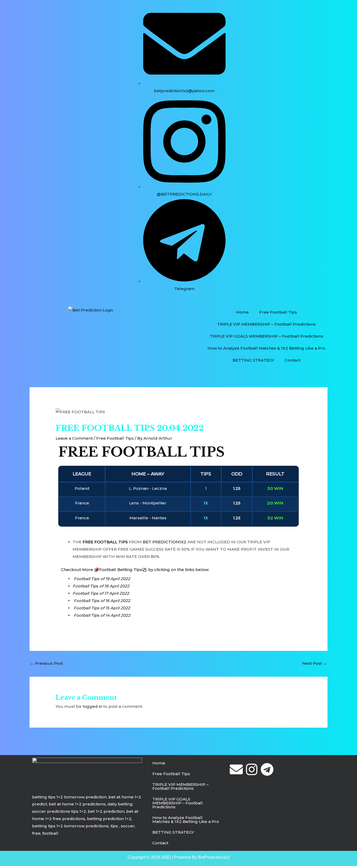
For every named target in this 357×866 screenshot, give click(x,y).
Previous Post (46, 663)
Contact (293, 360)
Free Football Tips (278, 312)
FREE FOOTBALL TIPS (141, 452)
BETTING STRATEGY (253, 360)
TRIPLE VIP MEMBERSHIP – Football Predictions (266, 324)
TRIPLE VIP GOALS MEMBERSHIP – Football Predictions (266, 336)
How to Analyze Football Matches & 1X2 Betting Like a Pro (266, 348)
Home (242, 312)
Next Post (314, 663)
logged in (92, 706)
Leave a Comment (74, 438)
